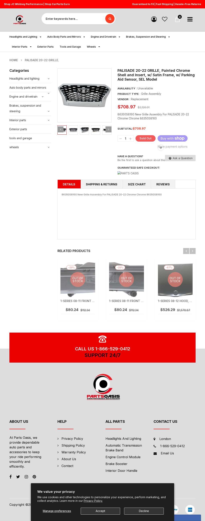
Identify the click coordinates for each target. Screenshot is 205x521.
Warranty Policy (73, 452)
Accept (100, 511)
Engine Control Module (123, 457)
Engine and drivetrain (23, 96)
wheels (14, 147)
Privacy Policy (72, 439)
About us (68, 459)
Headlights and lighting (24, 78)
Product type (128, 93)
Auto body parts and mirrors (27, 87)
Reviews (163, 184)
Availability (126, 88)
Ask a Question (182, 158)
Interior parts (17, 120)
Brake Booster (117, 464)
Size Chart (137, 184)
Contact (67, 466)
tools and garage (20, 138)
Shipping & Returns (101, 184)
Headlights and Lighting (123, 439)
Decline (144, 511)
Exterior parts (18, 129)
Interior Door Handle (121, 471)
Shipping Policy (73, 445)
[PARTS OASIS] (102, 388)
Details (69, 184)
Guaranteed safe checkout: (139, 167)
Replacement (139, 99)
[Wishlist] (164, 19)
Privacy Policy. (93, 500)
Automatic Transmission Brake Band (124, 447)
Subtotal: (125, 128)
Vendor (123, 99)
